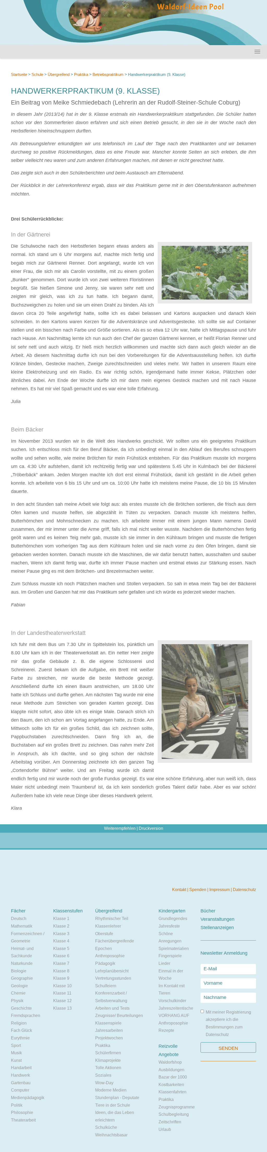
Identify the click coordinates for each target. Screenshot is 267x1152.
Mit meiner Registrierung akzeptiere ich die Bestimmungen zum (228, 1023)
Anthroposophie (110, 956)
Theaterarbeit (23, 1120)
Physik (17, 1000)
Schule (37, 74)
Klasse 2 (61, 926)
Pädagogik (105, 963)
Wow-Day (104, 1083)
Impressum (220, 889)
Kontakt (179, 889)
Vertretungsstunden (113, 978)
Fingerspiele (170, 956)
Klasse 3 (61, 933)
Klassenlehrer (108, 926)
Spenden (198, 889)
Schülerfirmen (108, 1053)
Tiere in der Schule (112, 1105)
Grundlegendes (173, 918)
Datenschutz (244, 889)
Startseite (19, 74)
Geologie (19, 986)
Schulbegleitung (174, 1114)
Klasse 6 (61, 956)
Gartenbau (21, 1083)
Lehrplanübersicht (112, 971)
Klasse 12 (62, 1000)
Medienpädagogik (27, 1097)
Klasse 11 (62, 993)
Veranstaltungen (217, 919)
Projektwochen (109, 1038)
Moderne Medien (110, 1090)
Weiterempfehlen (120, 828)
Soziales (103, 1075)
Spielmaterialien (174, 948)
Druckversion (151, 828)
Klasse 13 (62, 1008)
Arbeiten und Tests (112, 1008)
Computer (20, 1090)
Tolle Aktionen (108, 1067)
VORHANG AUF (174, 1015)
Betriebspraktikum (108, 74)
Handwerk (20, 1075)
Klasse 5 (61, 948)
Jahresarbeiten (109, 1030)
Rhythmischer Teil (111, 918)
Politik (16, 1105)
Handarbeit (21, 1067)
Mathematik (21, 926)
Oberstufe (104, 933)
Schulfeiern (105, 986)
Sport (16, 1045)
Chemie (18, 993)
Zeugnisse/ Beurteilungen (119, 1015)
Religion (19, 1023)
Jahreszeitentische (176, 1008)
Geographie (22, 978)
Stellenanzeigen (217, 927)
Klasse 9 (61, 978)
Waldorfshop (170, 1062)
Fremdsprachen (25, 1015)
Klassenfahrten (172, 1092)
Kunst (16, 1060)
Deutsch (18, 918)
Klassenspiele (108, 1023)
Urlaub (165, 1129)
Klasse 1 (61, 918)
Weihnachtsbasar (111, 1135)
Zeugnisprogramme (177, 1107)
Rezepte (166, 1030)
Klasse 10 (62, 986)
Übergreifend (59, 74)
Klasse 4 (61, 941)
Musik (16, 1053)
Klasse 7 (61, 963)
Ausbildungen (171, 1070)
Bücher (208, 910)
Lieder (164, 963)
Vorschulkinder (172, 1000)
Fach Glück (21, 1030)
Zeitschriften (170, 1122)
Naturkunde (22, 963)
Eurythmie (20, 1038)
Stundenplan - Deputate (117, 1097)
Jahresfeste (169, 926)
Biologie (18, 971)
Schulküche (106, 1127)
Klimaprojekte (108, 1060)
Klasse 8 (61, 971)
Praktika (81, 74)
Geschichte (21, 1008)
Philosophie (22, 1112)
